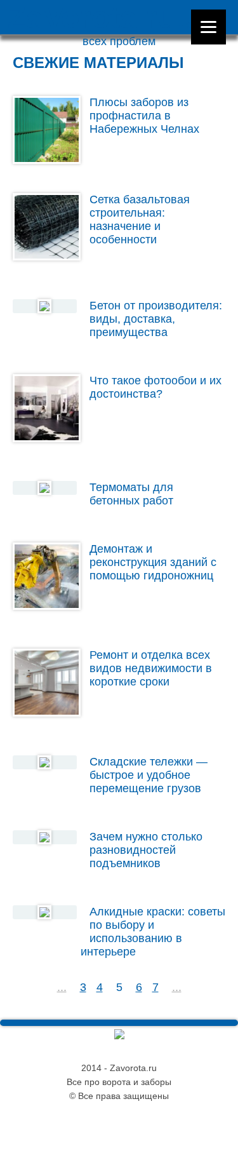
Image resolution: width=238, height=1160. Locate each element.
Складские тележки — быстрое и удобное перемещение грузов (148, 775)
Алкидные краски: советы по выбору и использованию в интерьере (153, 931)
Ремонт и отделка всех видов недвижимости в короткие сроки (150, 668)
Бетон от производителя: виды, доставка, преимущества (155, 319)
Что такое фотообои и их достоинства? (155, 387)
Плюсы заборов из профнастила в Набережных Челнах (144, 115)
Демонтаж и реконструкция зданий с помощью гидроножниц (152, 562)
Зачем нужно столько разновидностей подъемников (145, 850)
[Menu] (208, 27)
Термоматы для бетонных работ (131, 494)
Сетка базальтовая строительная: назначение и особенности (139, 219)
